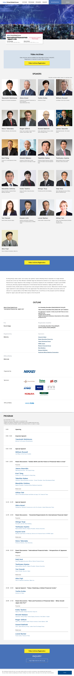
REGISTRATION (55, 2)
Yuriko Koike (42, 98)
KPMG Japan (41, 343)
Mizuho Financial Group (44, 345)
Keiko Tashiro (25, 188)
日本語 (67, 2)
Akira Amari (24, 98)
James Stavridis (62, 128)
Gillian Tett (60, 218)
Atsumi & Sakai (42, 337)
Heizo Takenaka (8, 128)
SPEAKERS (38, 2)
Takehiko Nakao (44, 158)
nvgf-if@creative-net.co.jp (37, 660)
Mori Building (41, 348)
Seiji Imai (59, 188)
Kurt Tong (5, 158)
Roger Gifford (25, 128)
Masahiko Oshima (8, 188)
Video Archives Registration (37, 63)
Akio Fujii (5, 249)
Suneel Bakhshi (44, 128)
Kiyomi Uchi (24, 218)
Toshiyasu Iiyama (62, 158)
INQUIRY (44, 2)
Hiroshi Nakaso (25, 158)
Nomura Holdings (42, 350)
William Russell (62, 98)
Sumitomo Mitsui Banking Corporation (48, 352)
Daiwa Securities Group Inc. (45, 339)
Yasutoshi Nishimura (9, 98)
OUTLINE (24, 2)
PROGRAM (31, 2)
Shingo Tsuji (42, 188)
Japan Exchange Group (44, 341)
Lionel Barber (43, 218)
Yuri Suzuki (6, 218)
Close (65, 672)
